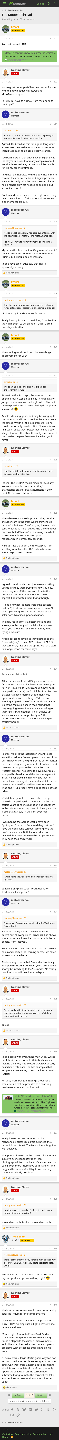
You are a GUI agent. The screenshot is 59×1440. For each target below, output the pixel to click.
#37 (55, 1133)
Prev (19, 1395)
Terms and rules (23, 1434)
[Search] (55, 4)
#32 (55, 748)
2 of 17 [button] (29, 1395)
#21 (55, 38)
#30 (55, 578)
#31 (55, 669)
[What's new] (48, 4)
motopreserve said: (13, 300)
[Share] (50, 39)
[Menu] (4, 3)
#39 (55, 1248)
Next (40, 1395)
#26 (55, 346)
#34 (55, 911)
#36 (55, 1051)
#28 (55, 459)
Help (51, 1434)
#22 (55, 81)
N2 (6, 1429)
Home (5, 1436)
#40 (55, 1304)
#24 (55, 221)
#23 (55, 124)
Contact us (7, 1434)
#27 (55, 375)
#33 (55, 865)
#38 (55, 1198)
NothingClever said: (13, 227)
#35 (55, 998)
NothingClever (11, 19)
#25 (55, 293)
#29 (55, 512)
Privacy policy (39, 1434)
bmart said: (9, 130)
